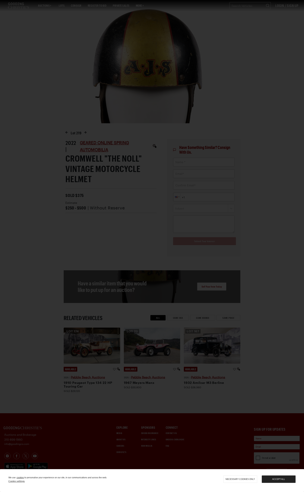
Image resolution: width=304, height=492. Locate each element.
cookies (20, 477)
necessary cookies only (240, 479)
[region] (152, 480)
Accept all (278, 479)
